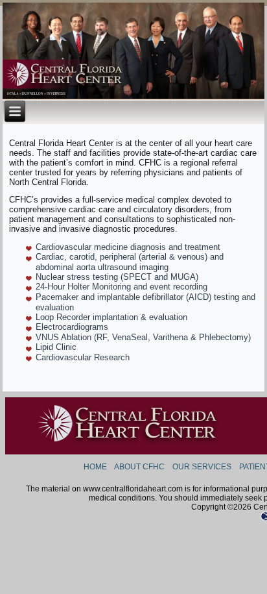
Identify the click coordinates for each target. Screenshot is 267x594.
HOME (95, 466)
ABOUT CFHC (139, 466)
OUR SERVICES (201, 466)
